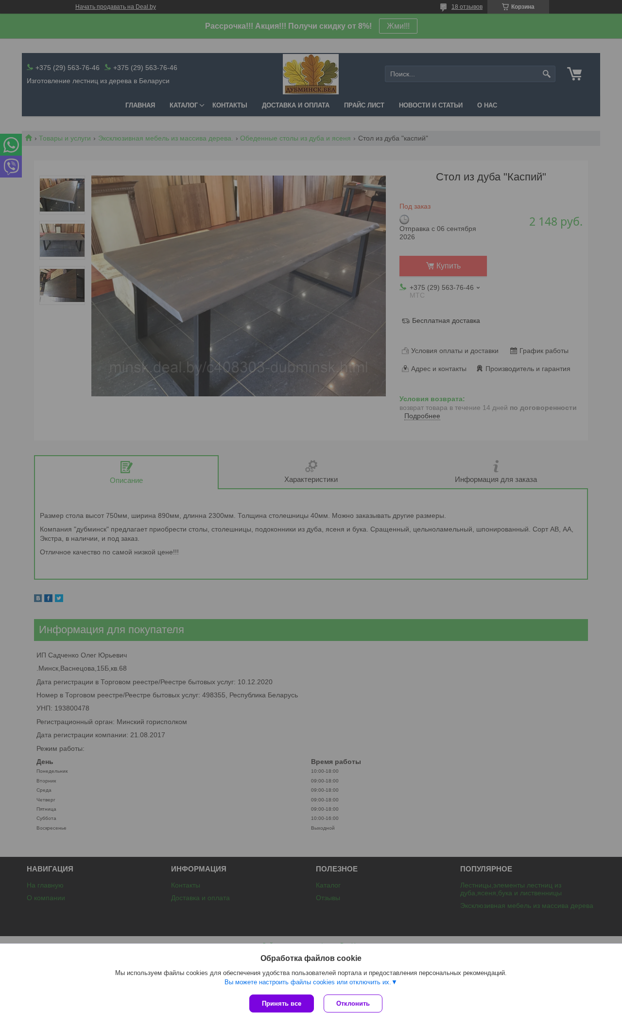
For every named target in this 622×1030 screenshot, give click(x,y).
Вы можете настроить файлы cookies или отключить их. (308, 982)
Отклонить (353, 1003)
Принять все (281, 1003)
